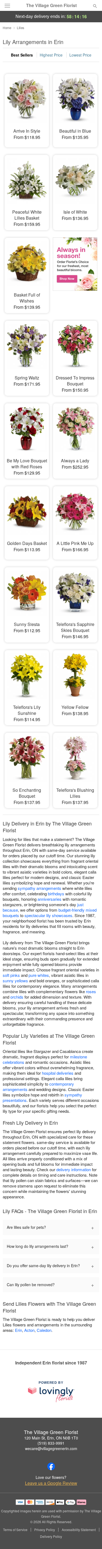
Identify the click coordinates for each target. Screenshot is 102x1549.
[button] (90, 1537)
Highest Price (51, 55)
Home (7, 27)
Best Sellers (22, 55)
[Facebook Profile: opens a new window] (51, 1466)
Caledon (44, 1330)
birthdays (56, 893)
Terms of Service (15, 1529)
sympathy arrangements (39, 888)
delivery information (73, 1169)
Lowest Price (80, 55)
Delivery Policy (51, 1536)
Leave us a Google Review (51, 1483)
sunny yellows (15, 980)
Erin (18, 1330)
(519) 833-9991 (51, 1443)
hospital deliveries (57, 1073)
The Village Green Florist (51, 5)
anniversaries (49, 899)
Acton (29, 1330)
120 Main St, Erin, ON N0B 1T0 (51, 1438)
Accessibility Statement (79, 1529)
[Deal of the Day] (75, 270)
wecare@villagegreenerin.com (51, 1448)
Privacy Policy (44, 1529)
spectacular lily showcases (48, 915)
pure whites (39, 975)
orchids (16, 997)
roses (91, 991)
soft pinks (11, 975)
